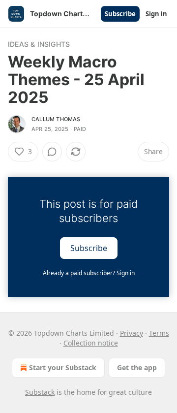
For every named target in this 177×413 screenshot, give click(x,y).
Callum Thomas (56, 119)
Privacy (131, 333)
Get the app (137, 367)
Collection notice (90, 343)
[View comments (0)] (52, 151)
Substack (40, 392)
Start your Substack (62, 367)
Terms (159, 333)
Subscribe (120, 13)
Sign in (156, 13)
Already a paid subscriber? (89, 273)
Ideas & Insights (39, 44)
